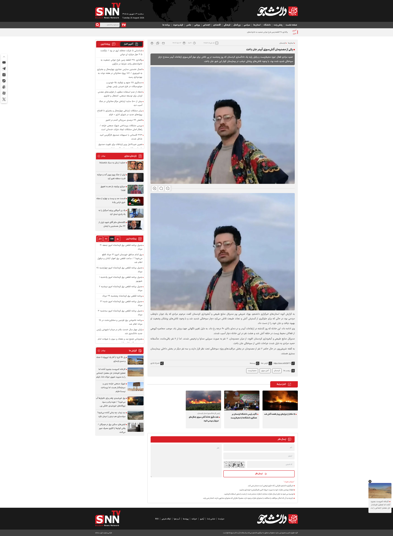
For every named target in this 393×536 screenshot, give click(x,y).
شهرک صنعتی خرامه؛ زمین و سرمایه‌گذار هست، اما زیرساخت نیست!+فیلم (113, 387)
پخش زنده (278, 25)
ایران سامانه (99, 532)
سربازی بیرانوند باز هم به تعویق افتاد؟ (113, 188)
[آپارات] (4, 93)
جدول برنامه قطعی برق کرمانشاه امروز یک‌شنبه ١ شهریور (120, 279)
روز (118, 238)
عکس (188, 25)
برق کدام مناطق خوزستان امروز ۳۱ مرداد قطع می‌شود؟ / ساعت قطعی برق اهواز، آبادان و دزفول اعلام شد (119, 258)
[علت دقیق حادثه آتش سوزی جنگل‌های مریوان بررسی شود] (203, 400)
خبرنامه (194, 519)
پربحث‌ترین (105, 44)
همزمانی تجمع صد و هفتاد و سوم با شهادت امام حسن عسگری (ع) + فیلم (120, 341)
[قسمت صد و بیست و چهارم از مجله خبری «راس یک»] (136, 201)
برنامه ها (166, 25)
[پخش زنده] (123, 25)
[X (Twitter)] (4, 99)
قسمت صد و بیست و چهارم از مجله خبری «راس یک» (110, 200)
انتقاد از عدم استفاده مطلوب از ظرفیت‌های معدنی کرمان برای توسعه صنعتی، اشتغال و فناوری (120, 94)
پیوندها (186, 519)
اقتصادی (217, 25)
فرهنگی (227, 25)
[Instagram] (4, 75)
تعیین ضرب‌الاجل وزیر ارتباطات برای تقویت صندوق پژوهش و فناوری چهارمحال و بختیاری (120, 146)
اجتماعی (206, 25)
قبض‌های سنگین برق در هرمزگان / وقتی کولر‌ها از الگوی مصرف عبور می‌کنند (111, 428)
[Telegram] (4, 69)
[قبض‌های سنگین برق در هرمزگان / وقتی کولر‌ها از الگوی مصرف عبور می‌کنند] (136, 427)
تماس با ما (211, 519)
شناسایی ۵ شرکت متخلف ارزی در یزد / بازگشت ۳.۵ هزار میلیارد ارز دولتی (121, 53)
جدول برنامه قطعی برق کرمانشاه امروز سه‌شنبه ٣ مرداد (120, 313)
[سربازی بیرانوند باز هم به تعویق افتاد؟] (136, 189)
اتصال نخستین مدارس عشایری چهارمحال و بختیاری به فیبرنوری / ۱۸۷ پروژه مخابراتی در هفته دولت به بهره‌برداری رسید (119, 73)
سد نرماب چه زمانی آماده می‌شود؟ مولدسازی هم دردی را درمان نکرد (111, 414)
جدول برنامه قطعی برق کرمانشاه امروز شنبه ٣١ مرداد (121, 303)
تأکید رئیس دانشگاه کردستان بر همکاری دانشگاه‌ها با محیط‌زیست (244, 416)
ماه (106, 238)
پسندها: (252, 363)
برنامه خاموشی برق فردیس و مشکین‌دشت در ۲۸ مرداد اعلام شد (120, 322)
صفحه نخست (291, 25)
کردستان (282, 43)
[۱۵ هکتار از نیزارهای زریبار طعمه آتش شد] (280, 400)
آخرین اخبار (128, 44)
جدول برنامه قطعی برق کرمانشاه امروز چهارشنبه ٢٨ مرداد (119, 270)
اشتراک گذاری (155, 363)
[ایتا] (4, 87)
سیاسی (247, 25)
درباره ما (221, 519)
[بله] (4, 81)
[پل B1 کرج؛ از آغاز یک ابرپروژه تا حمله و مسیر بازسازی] (136, 360)
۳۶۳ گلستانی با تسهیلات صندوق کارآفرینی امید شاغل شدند (121, 137)
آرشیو (202, 519)
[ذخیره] (157, 43)
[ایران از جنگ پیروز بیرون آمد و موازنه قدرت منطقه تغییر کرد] (136, 177)
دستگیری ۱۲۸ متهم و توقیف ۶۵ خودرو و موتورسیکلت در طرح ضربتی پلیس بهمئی (124, 85)
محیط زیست (252, 370)
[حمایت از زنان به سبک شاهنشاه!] (136, 165)
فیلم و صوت (178, 25)
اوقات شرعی (166, 519)
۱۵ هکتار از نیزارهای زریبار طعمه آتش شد (279, 414)
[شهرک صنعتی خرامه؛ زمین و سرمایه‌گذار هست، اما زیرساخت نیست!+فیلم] (136, 386)
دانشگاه (267, 25)
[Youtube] (4, 62)
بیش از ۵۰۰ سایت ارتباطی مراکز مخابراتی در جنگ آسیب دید (120, 103)
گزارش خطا (264, 363)
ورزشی (197, 25)
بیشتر (101, 156)
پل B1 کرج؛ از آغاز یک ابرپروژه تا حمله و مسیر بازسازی (110, 359)
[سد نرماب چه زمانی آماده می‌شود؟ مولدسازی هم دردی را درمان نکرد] (136, 415)
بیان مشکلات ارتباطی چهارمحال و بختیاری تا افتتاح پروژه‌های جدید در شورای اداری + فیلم (119, 113)
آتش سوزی (265, 370)
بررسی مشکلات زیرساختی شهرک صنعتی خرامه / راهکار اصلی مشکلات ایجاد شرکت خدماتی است (121, 128)
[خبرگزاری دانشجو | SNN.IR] (277, 11)
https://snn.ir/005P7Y (282, 363)
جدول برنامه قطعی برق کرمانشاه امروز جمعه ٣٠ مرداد (121, 247)
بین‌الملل (237, 25)
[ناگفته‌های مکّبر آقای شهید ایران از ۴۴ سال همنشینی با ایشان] (136, 225)
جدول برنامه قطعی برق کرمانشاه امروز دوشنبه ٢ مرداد (120, 289)
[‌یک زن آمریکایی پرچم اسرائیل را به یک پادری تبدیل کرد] (136, 213)
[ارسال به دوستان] (163, 43)
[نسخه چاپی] (152, 43)
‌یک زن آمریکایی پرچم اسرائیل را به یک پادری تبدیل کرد (112, 212)
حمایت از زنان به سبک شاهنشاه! (112, 163)
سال (100, 238)
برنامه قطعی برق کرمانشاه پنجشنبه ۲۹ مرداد (122, 296)
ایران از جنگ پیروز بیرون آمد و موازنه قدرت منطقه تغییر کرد (111, 176)
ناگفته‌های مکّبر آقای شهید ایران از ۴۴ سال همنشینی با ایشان (112, 224)
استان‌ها (257, 25)
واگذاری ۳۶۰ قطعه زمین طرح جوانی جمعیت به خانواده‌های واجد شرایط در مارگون (260, 32)
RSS (157, 519)
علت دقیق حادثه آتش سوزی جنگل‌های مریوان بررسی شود (204, 419)
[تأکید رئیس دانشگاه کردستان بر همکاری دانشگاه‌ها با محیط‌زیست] (241, 400)
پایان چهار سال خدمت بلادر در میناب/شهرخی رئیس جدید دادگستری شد (119, 332)
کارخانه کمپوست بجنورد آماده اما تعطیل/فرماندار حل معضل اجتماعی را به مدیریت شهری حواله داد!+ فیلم (110, 373)
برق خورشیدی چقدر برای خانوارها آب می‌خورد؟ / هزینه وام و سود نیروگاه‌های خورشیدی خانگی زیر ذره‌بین (110, 402)
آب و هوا (177, 519)
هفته (112, 238)
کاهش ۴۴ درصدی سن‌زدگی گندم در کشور (124, 120)
